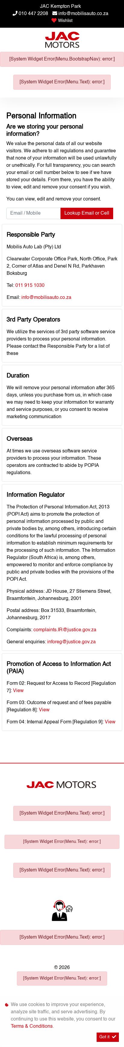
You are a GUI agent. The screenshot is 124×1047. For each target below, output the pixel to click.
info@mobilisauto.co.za (83, 13)
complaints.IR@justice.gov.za (64, 630)
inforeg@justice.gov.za (71, 642)
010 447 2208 (33, 13)
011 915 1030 (30, 285)
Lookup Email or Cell (86, 213)
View (18, 690)
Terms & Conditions (32, 1026)
